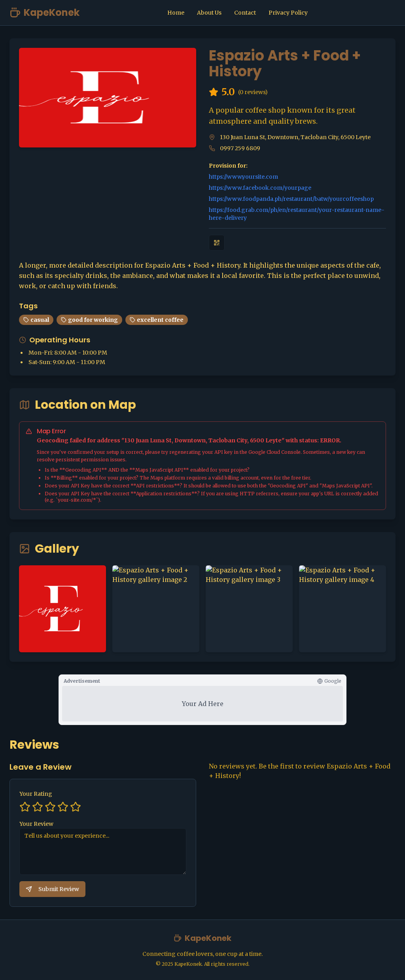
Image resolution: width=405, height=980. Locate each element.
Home (175, 12)
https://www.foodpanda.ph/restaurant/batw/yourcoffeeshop (291, 198)
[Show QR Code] (217, 243)
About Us (209, 12)
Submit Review (58, 889)
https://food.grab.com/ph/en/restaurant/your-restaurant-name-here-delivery (296, 213)
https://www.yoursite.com (243, 176)
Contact (245, 12)
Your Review (36, 823)
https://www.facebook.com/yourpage (260, 187)
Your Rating (35, 793)
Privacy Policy (288, 12)
